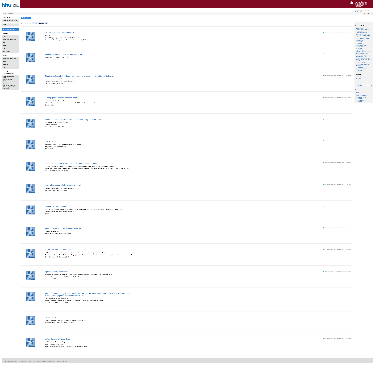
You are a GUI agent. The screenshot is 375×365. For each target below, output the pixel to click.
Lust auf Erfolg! (51, 141)
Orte (4, 61)
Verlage (5, 64)
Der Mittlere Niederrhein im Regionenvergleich (63, 185)
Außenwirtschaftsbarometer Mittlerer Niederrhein (64, 54)
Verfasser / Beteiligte (9, 39)
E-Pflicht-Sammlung (8, 13)
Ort (4, 42)
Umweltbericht (50, 317)
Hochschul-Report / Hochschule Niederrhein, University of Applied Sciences (74, 120)
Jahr (4, 48)
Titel (4, 36)
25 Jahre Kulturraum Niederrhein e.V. (59, 33)
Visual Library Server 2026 (10, 361)
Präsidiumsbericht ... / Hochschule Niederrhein (63, 228)
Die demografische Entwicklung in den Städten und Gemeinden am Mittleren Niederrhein (79, 76)
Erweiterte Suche (359, 11)
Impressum (4, 359)
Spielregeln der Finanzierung (56, 272)
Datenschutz (11, 359)
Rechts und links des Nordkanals (58, 250)
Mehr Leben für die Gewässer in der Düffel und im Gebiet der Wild (71, 163)
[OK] (371, 9)
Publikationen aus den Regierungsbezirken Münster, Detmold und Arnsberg (10, 86)
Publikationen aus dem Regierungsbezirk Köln (8, 78)
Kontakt (57, 361)
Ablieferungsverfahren (10, 20)
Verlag (5, 45)
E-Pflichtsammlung (9, 29)
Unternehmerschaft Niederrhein (57, 339)
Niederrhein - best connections (57, 207)
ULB (4, 25)
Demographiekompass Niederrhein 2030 (61, 98)
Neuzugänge (7, 51)
